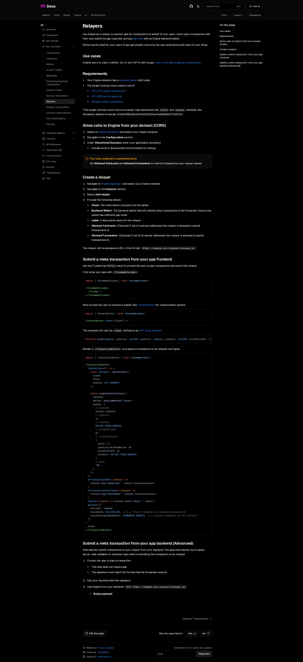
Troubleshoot (53, 173)
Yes (190, 633)
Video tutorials (106, 648)
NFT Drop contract (150, 330)
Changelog (255, 15)
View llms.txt (104, 656)
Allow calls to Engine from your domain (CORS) (240, 43)
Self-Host (51, 161)
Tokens (77, 15)
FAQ (48, 178)
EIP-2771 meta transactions (108, 90)
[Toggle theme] (198, 6)
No (204, 633)
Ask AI (256, 6)
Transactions (53, 53)
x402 (57, 15)
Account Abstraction (57, 96)
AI (86, 15)
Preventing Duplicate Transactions (57, 83)
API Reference (98, 15)
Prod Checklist (54, 155)
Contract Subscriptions (58, 113)
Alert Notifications (55, 118)
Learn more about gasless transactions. (178, 62)
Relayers (50, 101)
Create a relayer (228, 49)
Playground (52, 35)
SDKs (224, 15)
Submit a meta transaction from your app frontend (241, 56)
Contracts (51, 58)
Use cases (225, 31)
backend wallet (128, 80)
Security (50, 124)
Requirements (227, 36)
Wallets (46, 15)
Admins (50, 64)
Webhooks (51, 75)
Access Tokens (54, 70)
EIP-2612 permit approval (107, 96)
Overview (51, 29)
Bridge (66, 15)
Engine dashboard (108, 132)
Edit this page (96, 633)
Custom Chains (54, 90)
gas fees (138, 38)
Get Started (52, 41)
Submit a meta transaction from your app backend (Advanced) (241, 64)
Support (238, 15)
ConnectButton (146, 304)
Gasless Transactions (57, 107)
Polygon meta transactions (107, 101)
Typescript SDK (54, 150)
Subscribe (204, 654)
